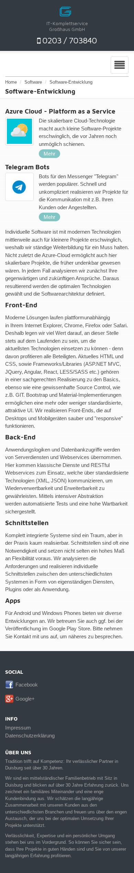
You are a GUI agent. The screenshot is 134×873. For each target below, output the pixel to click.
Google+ (25, 699)
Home (11, 82)
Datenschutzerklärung (30, 735)
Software (33, 82)
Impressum (18, 728)
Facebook (26, 685)
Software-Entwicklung (70, 82)
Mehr (49, 154)
